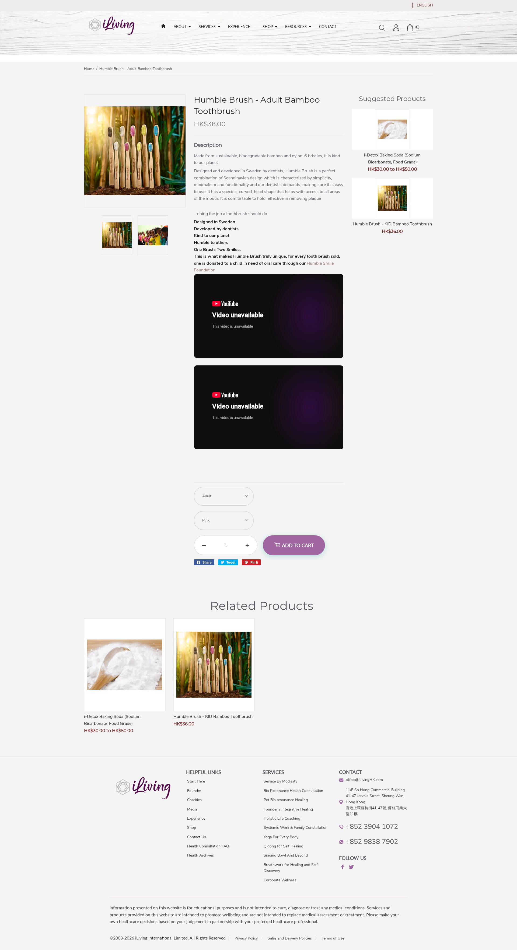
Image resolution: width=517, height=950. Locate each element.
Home (89, 68)
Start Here (196, 781)
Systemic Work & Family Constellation (295, 827)
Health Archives (200, 855)
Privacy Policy (246, 938)
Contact (327, 26)
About (180, 26)
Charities (194, 799)
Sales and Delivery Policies (290, 938)
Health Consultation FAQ (208, 846)
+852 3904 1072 (372, 826)
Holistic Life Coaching (282, 818)
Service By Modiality (280, 781)
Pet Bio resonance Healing (286, 799)
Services (207, 26)
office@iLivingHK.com (364, 779)
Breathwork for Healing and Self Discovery (291, 867)
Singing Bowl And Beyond (286, 855)
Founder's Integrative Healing (288, 809)
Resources (296, 26)
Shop (268, 26)
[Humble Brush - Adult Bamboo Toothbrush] (135, 206)
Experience (239, 26)
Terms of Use (333, 938)
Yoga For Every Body (281, 837)
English (425, 5)
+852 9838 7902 (372, 841)
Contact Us (196, 837)
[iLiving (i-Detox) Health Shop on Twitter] (351, 868)
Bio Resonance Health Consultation (293, 790)
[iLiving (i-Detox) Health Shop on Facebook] (342, 868)
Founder (194, 790)
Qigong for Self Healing (283, 846)
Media (192, 809)
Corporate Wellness (280, 880)
